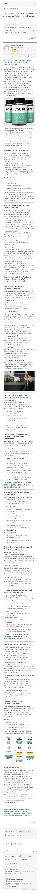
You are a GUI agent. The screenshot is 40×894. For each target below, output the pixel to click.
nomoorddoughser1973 (12, 869)
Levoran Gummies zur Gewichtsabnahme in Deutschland (16, 213)
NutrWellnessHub (19, 27)
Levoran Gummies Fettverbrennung (15, 292)
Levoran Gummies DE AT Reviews (17, 773)
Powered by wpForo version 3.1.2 (30, 889)
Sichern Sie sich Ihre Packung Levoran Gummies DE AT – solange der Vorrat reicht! (17, 279)
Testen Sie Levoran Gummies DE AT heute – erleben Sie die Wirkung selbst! (18, 62)
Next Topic (19, 835)
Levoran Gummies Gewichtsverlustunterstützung (14, 401)
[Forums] (4, 8)
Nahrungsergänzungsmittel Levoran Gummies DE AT (17, 88)
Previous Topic (10, 835)
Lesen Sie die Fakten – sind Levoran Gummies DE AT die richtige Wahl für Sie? (16, 636)
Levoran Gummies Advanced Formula (16, 497)
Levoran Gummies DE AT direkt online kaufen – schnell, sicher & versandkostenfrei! (18, 484)
